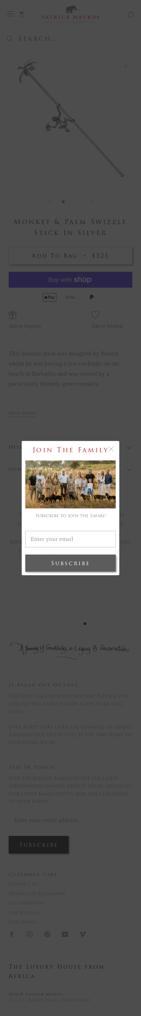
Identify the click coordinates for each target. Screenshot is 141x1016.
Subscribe (70, 563)
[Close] (111, 449)
